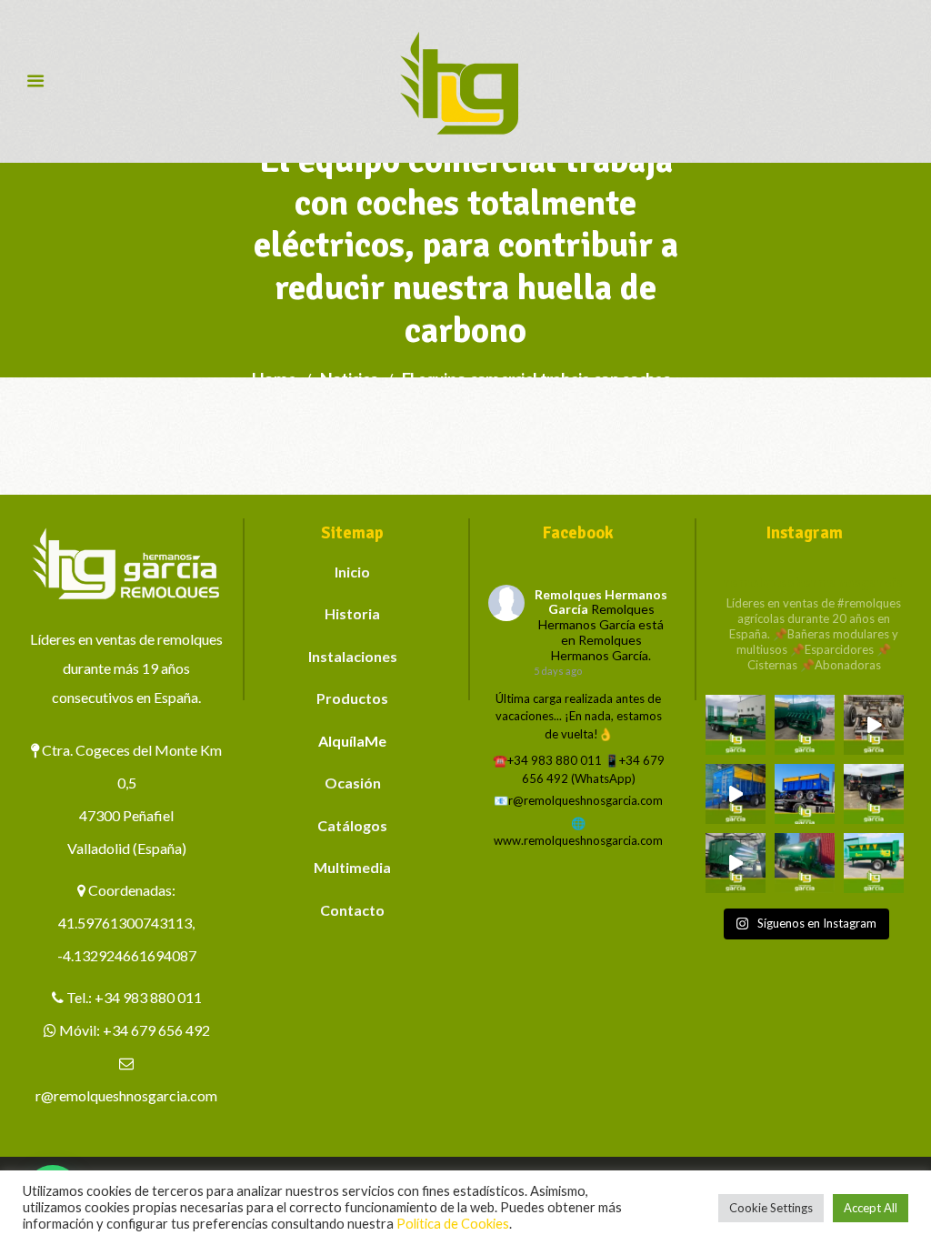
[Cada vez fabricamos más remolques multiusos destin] (736, 725)
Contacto (352, 910)
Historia (352, 613)
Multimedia (352, 867)
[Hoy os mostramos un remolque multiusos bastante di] (874, 794)
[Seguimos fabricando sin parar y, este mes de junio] (736, 863)
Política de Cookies (452, 1223)
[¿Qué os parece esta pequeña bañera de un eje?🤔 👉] (874, 863)
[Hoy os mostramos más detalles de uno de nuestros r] (736, 794)
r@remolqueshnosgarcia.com (126, 1095)
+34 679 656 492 (156, 1030)
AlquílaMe (352, 740)
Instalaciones (352, 656)
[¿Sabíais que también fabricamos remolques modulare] (805, 794)
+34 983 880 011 (148, 997)
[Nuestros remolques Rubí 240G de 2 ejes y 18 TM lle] (874, 725)
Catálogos (352, 825)
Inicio (352, 571)
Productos (352, 698)
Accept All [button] (870, 1207)
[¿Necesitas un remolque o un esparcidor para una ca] (805, 725)
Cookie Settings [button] (771, 1207)
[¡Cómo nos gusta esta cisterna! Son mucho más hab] (805, 863)
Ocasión (353, 782)
